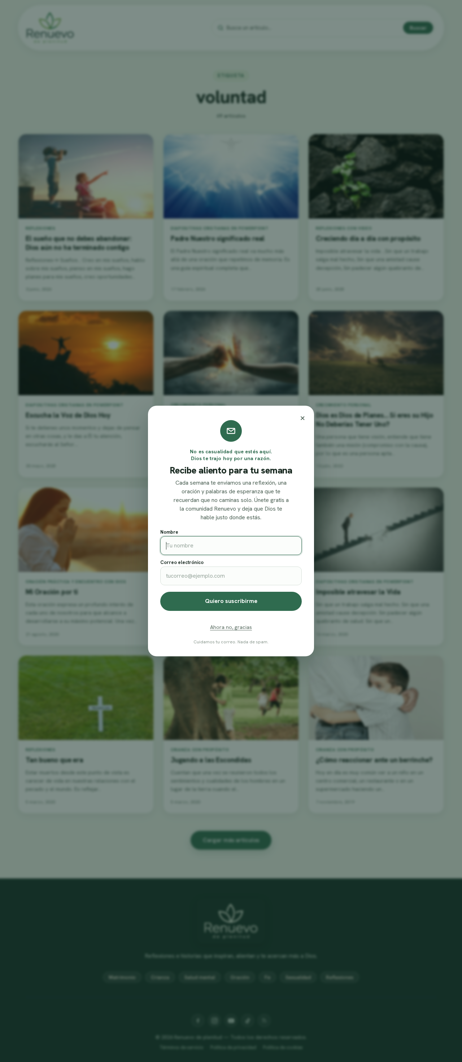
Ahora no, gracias (231, 627)
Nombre (169, 532)
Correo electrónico (182, 562)
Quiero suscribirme (231, 601)
